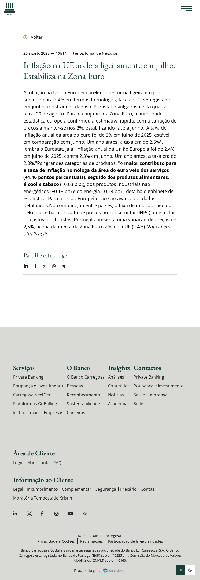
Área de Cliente (34, 453)
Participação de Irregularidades (135, 541)
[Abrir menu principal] (186, 9)
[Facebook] (44, 513)
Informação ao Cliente (43, 479)
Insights (119, 367)
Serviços (24, 367)
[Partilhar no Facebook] (35, 266)
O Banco (78, 367)
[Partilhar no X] (44, 266)
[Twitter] (30, 513)
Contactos (147, 367)
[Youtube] (71, 513)
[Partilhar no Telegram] (63, 266)
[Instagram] (57, 513)
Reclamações (91, 541)
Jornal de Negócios (101, 53)
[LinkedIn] (16, 513)
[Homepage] (9, 9)
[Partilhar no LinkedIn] (25, 266)
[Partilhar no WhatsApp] (54, 266)
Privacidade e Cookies (56, 541)
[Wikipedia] (85, 513)
